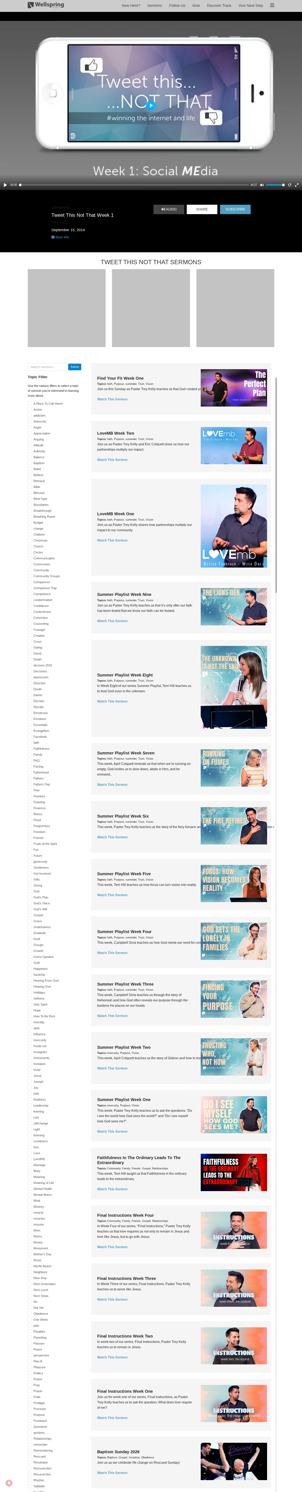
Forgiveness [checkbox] (41, 826)
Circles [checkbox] (38, 552)
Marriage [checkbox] (39, 1165)
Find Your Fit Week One (120, 378)
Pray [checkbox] (36, 1385)
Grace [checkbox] (37, 921)
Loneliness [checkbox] (40, 1141)
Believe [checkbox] (38, 475)
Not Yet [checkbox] (38, 1307)
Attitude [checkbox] (38, 445)
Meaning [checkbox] (39, 1177)
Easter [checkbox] (37, 695)
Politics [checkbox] (38, 1373)
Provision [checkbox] (39, 1409)
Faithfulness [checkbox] (41, 748)
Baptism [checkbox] (39, 463)
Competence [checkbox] (42, 594)
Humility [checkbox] (38, 1022)
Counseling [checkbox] (40, 623)
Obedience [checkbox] (40, 1313)
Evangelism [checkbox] (41, 730)
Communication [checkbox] (44, 558)
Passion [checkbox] (38, 1343)
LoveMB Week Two (115, 433)
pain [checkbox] (36, 1325)
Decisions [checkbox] (40, 671)
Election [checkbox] (38, 701)
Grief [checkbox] (36, 939)
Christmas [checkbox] (40, 540)
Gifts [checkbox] (36, 879)
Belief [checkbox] (37, 469)
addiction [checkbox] (39, 415)
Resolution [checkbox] (40, 1462)
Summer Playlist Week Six (123, 816)
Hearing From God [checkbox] (46, 980)
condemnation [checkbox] (42, 600)
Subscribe (235, 209)
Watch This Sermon (112, 399)
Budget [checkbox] (38, 522)
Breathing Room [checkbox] (44, 516)
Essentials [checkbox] (40, 725)
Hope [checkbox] (37, 1010)
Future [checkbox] (37, 855)
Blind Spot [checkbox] (40, 498)
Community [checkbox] (41, 570)
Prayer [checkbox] (38, 1391)
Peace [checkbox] (37, 1349)
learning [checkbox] (38, 1111)
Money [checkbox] (38, 1242)
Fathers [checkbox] (38, 778)
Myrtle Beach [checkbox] (42, 1266)
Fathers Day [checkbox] (41, 784)
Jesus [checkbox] (37, 1075)
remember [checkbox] (40, 1444)
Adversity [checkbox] (39, 421)
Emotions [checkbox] (39, 719)
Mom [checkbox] (36, 1230)
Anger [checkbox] (37, 427)
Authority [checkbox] (39, 451)
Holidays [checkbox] (39, 992)
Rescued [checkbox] (39, 1456)
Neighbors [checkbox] (40, 1272)
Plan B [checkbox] (37, 1361)
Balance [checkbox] (38, 457)
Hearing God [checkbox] (42, 986)
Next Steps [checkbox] (40, 1296)
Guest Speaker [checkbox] (43, 956)
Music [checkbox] (37, 1260)
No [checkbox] (35, 1302)
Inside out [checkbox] (39, 1046)
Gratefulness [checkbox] (42, 927)
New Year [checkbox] (40, 1278)
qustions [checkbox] (39, 1432)
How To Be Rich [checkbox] (44, 1016)
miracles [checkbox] (39, 1218)
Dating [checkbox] (37, 647)
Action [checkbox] (37, 409)
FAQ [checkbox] (36, 760)
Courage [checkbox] (39, 629)
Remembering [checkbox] (43, 1450)
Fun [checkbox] (36, 849)
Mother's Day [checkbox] (42, 1254)
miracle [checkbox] (38, 1212)
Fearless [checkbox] (39, 796)
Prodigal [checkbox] (38, 1403)
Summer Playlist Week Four (124, 931)
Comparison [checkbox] (41, 582)
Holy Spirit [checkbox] (40, 1004)
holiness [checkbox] (39, 998)
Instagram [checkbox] (40, 1052)
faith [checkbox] (36, 742)
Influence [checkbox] (39, 1034)
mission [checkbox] (38, 1224)
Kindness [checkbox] (39, 1099)
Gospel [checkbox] (38, 915)
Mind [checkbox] (36, 1200)
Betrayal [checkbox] (39, 481)
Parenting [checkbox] (39, 1337)
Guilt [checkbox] (36, 962)
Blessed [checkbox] (38, 493)
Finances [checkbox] (39, 808)
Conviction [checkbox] (40, 617)
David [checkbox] (37, 653)
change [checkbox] (38, 528)
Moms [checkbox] (37, 1236)
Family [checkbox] (38, 754)
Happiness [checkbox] (40, 968)
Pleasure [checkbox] (39, 1367)
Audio (170, 209)
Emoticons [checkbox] (40, 713)
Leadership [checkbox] (40, 1105)
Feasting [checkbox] (39, 802)
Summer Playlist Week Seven (125, 753)
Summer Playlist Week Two (124, 1047)
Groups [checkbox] (38, 945)
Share (202, 209)
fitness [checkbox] (37, 814)
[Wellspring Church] (46, 6)
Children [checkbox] (39, 534)
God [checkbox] (36, 891)
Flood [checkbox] (37, 820)
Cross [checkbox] (37, 641)
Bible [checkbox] (36, 487)
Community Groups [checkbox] (46, 576)
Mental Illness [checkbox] (42, 1194)
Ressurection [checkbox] (42, 1468)
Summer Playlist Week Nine (124, 594)
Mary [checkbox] (36, 1171)
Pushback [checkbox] (40, 1420)
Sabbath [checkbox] (39, 1486)
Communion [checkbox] (41, 564)
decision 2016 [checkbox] (42, 665)
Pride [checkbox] (36, 1397)
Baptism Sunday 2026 (118, 1452)
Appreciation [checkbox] (41, 433)
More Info (62, 237)
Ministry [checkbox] (38, 1206)
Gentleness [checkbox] (41, 867)
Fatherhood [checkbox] (41, 772)
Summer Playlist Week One (124, 1099)
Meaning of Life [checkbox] (43, 1183)
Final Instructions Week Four (125, 1215)
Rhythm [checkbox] (38, 1480)
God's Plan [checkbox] (40, 897)
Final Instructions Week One (125, 1391)
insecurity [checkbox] (39, 1040)
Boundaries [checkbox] (41, 504)
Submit (74, 366)
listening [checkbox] (38, 1135)
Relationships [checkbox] (42, 1438)
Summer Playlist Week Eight (125, 675)
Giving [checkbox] (37, 885)
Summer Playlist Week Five (124, 874)
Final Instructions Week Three (126, 1278)
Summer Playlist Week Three (125, 984)
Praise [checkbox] (37, 1379)
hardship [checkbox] (39, 974)
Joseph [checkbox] (38, 1081)
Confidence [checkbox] (41, 606)
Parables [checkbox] (39, 1331)
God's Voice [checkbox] (41, 903)
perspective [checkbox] (41, 1355)
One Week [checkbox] (40, 1319)
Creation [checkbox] (39, 635)
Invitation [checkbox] (39, 1064)
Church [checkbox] (38, 546)
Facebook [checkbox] (40, 736)
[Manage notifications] (9, 1483)
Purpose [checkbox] (39, 1415)
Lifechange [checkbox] (40, 1123)
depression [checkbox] (40, 677)
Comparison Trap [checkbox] (45, 588)
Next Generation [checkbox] (44, 1284)
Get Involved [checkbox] (42, 873)
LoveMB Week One (115, 514)
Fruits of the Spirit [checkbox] (45, 843)
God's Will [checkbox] (40, 909)
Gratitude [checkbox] (39, 933)
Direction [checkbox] (39, 683)
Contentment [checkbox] (42, 611)
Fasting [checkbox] (38, 766)
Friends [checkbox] (38, 838)
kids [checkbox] (36, 1093)
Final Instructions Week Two (125, 1336)
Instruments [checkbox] (41, 1058)
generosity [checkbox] (40, 861)
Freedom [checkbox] (39, 832)
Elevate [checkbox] (38, 707)
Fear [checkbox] (36, 790)
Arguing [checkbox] (38, 439)
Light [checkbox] (36, 1129)
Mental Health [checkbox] (42, 1188)
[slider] (134, 185)
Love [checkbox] (36, 1153)
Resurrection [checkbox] (42, 1474)
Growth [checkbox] (38, 951)
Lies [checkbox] (36, 1117)
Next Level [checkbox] (40, 1290)
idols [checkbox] (36, 1028)
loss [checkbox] (36, 1147)
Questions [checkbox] (40, 1426)
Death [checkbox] (37, 659)
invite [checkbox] (36, 1070)
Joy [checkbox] (35, 1087)
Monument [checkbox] (40, 1248)
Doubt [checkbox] (37, 689)
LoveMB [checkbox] (39, 1159)
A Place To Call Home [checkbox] (48, 403)
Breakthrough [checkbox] (42, 510)
